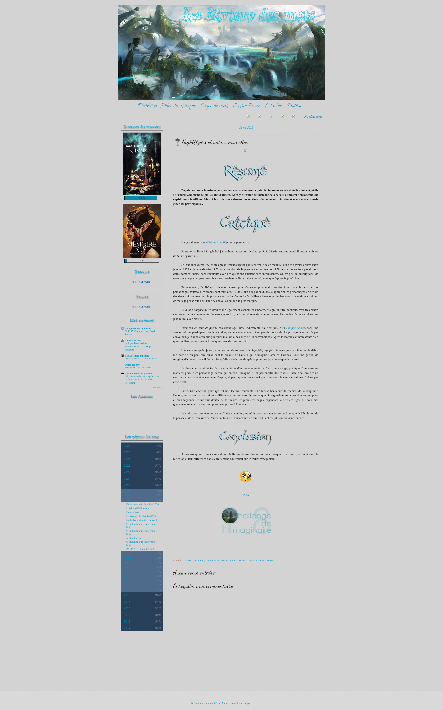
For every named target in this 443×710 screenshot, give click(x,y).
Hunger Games (295, 328)
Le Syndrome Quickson (138, 328)
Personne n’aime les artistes (138, 367)
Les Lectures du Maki (137, 355)
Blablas (294, 106)
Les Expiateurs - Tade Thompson (141, 358)
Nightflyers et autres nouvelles (142, 520)
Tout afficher (157, 387)
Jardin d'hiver (133, 538)
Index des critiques (178, 106)
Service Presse (246, 106)
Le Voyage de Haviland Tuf (141, 516)
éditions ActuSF (216, 242)
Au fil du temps (314, 117)
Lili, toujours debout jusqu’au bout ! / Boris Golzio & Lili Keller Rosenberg (142, 379)
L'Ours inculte (133, 340)
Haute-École (133, 512)
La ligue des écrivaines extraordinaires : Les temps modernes (138, 346)
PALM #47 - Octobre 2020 (140, 548)
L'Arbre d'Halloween (137, 508)
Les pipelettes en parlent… (140, 373)
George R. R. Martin (217, 560)
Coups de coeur (215, 106)
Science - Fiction (248, 560)
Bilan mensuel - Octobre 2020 (142, 504)
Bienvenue (147, 106)
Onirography (132, 364)
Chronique (198, 560)
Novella (233, 560)
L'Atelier (274, 106)
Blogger (247, 703)
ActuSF (187, 560)
